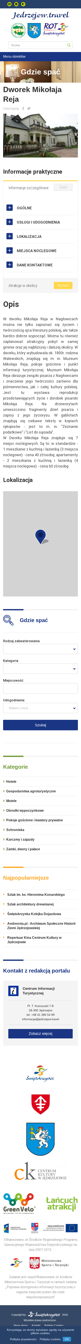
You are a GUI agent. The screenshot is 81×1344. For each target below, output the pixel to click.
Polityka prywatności (23, 1339)
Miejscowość (13, 680)
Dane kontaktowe (35, 265)
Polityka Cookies (53, 1325)
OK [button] (67, 1339)
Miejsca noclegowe (36, 251)
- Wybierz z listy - (18, 708)
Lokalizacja (29, 236)
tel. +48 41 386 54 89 (41, 1014)
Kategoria (10, 661)
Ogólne (24, 208)
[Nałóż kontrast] (23, 4)
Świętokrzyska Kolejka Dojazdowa (34, 914)
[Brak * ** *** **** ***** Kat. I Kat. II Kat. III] (40, 668)
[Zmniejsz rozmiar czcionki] (16, 4)
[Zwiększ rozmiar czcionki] (9, 4)
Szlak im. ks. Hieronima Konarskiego (36, 894)
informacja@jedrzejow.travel (40, 1019)
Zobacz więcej (40, 1033)
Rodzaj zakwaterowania (21, 641)
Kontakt (36, 1325)
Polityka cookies (50, 1339)
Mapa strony (21, 1325)
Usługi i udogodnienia (38, 222)
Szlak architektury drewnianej (30, 904)
